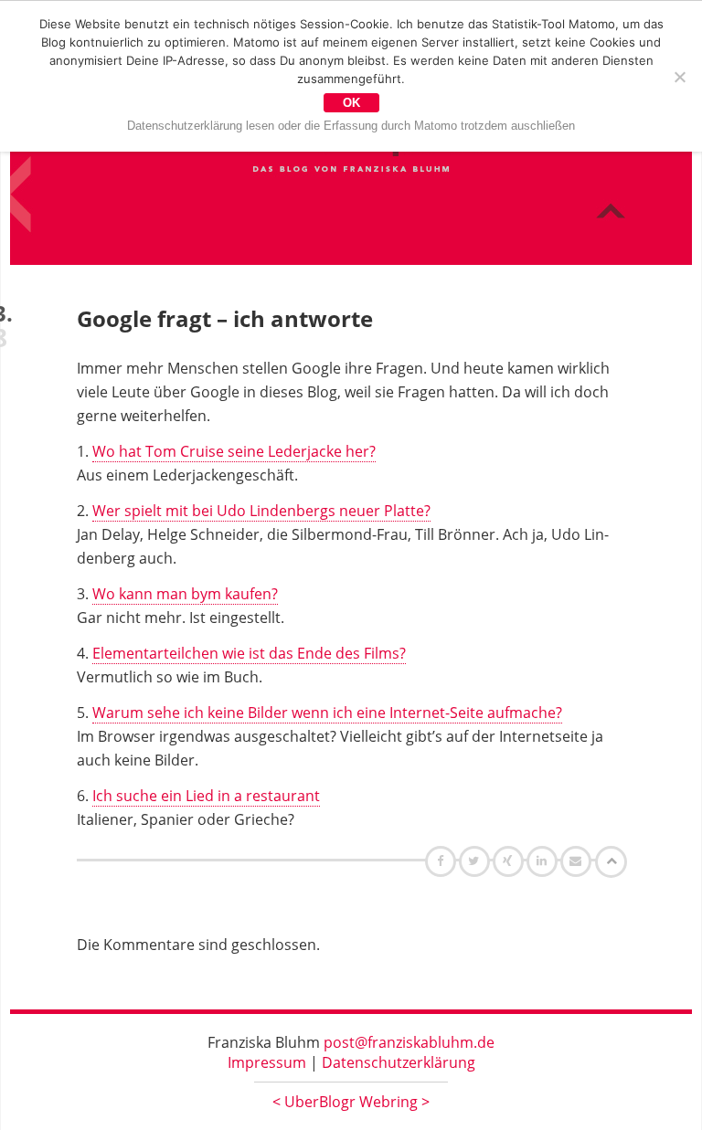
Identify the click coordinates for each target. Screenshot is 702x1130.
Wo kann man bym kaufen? (185, 594)
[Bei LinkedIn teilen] (544, 860)
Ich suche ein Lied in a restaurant (206, 796)
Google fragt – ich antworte (225, 318)
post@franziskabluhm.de (409, 1042)
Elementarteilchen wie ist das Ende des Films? (249, 653)
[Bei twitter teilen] (476, 860)
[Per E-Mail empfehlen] (578, 860)
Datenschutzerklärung (398, 1062)
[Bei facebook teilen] (443, 860)
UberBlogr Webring (351, 1102)
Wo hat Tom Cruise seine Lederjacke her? (234, 451)
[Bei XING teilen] (510, 860)
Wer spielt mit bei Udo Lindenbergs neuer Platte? (261, 511)
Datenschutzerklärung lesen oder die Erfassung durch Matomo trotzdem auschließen (351, 125)
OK (351, 103)
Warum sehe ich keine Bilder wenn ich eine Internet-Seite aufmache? (327, 712)
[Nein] (679, 77)
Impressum (267, 1062)
